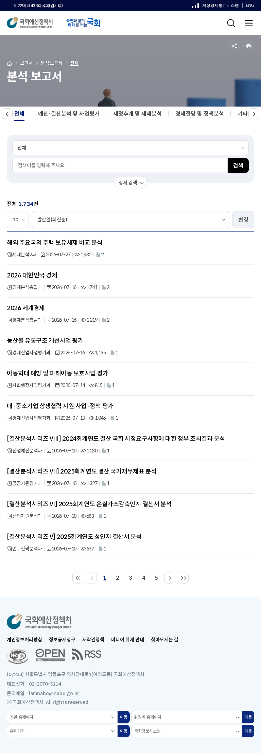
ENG (250, 6)
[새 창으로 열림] (18, 656)
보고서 (26, 63)
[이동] (77, 578)
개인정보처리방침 (24, 640)
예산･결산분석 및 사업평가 (69, 113)
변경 (243, 219)
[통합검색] (231, 23)
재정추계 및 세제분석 (137, 113)
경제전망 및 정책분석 (199, 113)
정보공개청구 (62, 640)
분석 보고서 (51, 63)
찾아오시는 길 (164, 640)
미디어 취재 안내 (127, 640)
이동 (125, 719)
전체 (74, 63)
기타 (243, 113)
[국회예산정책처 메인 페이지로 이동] (36, 23)
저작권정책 (93, 640)
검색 (238, 165)
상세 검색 (128, 183)
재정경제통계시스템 (215, 7)
